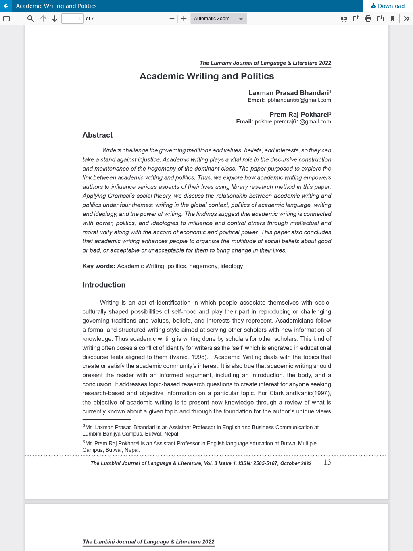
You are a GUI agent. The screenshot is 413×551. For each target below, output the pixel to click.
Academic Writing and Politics (56, 6)
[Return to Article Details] (6, 6)
